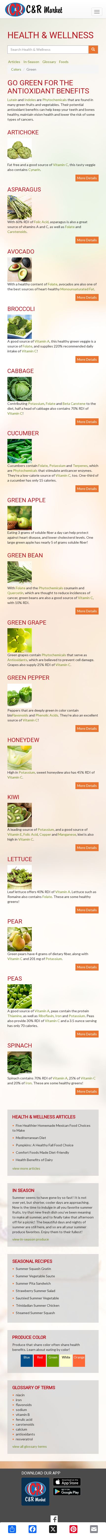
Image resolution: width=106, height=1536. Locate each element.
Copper (45, 834)
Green (53, 1357)
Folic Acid (41, 222)
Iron (58, 1016)
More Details (87, 178)
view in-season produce (30, 1239)
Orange (79, 1357)
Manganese (67, 834)
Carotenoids (17, 232)
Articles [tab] (14, 62)
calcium (21, 1429)
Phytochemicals (54, 100)
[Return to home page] (53, 9)
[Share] (12, 1529)
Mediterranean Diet (31, 1138)
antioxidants (25, 1434)
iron (19, 1400)
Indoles (30, 100)
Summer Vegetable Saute (35, 1276)
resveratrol (24, 1439)
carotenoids (25, 1424)
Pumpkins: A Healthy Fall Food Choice (44, 1145)
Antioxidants (17, 660)
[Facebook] (32, 1529)
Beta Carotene (74, 403)
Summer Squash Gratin (33, 1269)
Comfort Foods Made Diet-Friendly (42, 1152)
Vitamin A (42, 341)
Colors (16, 69)
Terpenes (80, 465)
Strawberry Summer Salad (35, 1291)
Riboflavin (46, 1016)
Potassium (36, 403)
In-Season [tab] (31, 62)
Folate (70, 227)
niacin (20, 1395)
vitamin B (23, 1414)
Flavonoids (20, 715)
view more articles (26, 1168)
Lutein (12, 100)
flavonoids (24, 1405)
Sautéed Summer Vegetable (37, 1298)
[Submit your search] (93, 49)
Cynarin (34, 169)
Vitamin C (60, 165)
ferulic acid (24, 1419)
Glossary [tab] (49, 62)
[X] (53, 1529)
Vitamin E (14, 834)
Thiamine (14, 1016)
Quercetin (15, 593)
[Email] (94, 1529)
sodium (21, 1410)
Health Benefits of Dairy (34, 1160)
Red (40, 1357)
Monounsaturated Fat (77, 289)
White (66, 1357)
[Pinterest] (73, 1529)
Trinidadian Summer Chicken (37, 1305)
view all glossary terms (29, 1446)
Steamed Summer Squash (35, 1313)
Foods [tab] (64, 62)
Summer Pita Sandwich (33, 1283)
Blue (27, 1357)
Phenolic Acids (46, 715)
